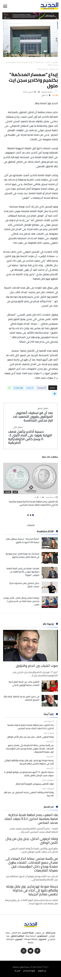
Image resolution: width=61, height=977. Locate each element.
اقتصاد (7, 492)
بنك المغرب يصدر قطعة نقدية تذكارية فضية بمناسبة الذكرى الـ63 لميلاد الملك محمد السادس (33, 503)
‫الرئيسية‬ (55, 62)
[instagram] (24, 951)
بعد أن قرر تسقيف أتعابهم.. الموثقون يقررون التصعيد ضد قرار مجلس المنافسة (33, 415)
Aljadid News (47, 92)
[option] (30, 484)
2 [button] (30, 515)
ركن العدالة (39, 62)
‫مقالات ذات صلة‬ (50, 457)
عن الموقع (42, 970)
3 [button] (28, 515)
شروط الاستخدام (29, 970)
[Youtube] (30, 951)
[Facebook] (37, 951)
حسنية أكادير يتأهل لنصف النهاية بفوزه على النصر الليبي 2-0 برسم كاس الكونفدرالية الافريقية (30, 435)
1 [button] (33, 515)
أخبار (48, 62)
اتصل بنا (17, 970)
